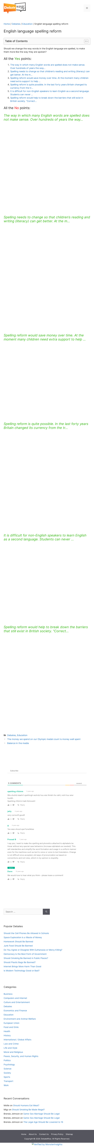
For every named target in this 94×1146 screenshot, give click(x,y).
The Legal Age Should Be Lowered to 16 (43, 1122)
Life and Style (10, 1048)
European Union (11, 1023)
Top (88, 1129)
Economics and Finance (15, 1010)
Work (6, 1085)
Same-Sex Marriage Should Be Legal (41, 1114)
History (7, 1035)
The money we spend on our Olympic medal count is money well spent (44, 739)
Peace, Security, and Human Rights (21, 1056)
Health (7, 1031)
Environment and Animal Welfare (20, 1019)
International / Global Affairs (17, 1039)
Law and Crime (11, 1044)
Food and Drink (11, 1027)
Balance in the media (18, 743)
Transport (8, 1081)
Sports (7, 1077)
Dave (9, 871)
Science (7, 1068)
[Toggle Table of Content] (85, 41)
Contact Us (44, 1134)
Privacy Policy (57, 1134)
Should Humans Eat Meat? (26, 1105)
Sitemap (69, 1134)
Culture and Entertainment (17, 1002)
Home (7, 24)
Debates (16, 24)
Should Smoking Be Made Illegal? (28, 1109)
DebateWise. (46, 1139)
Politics (7, 1060)
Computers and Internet (15, 998)
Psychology (9, 1064)
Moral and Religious (13, 1052)
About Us (33, 1134)
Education (27, 24)
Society (7, 1073)
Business (8, 994)
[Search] (46, 912)
